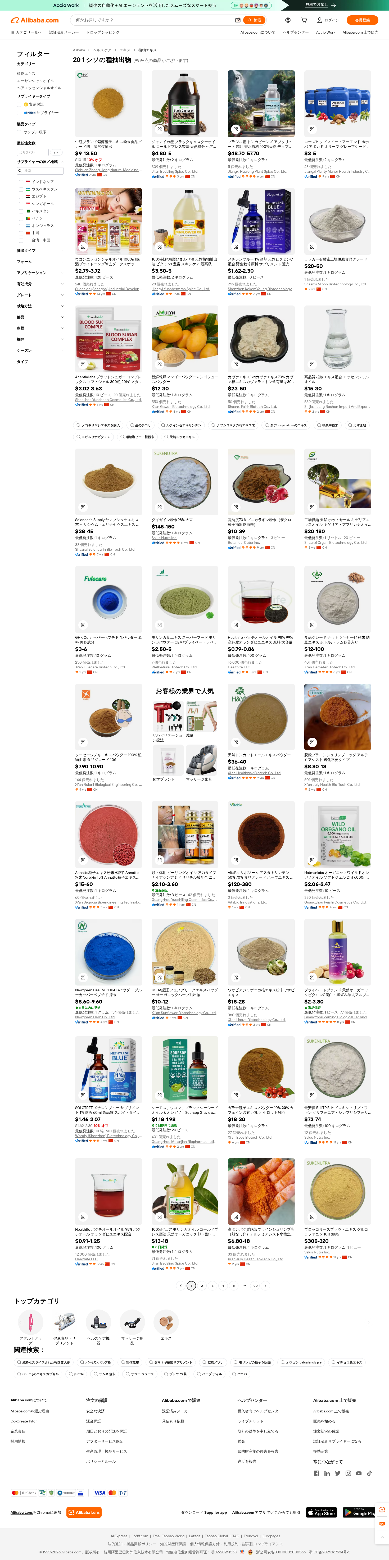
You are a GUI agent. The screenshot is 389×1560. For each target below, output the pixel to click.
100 (255, 1286)
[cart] (305, 21)
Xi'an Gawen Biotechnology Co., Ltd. (181, 406)
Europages (271, 1536)
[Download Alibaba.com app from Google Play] (360, 1512)
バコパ (242, 1374)
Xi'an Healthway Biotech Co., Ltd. (254, 773)
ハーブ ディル (212, 1374)
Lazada (194, 1536)
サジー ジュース (142, 1374)
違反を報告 (247, 1461)
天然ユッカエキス (182, 437)
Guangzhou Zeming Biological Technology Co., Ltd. (337, 1017)
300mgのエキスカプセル (40, 1374)
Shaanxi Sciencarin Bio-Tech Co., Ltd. (105, 549)
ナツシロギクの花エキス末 (236, 425)
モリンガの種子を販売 (255, 1362)
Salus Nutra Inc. (164, 538)
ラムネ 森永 (107, 1374)
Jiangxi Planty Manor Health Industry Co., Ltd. (337, 171)
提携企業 (320, 1451)
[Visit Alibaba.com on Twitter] (337, 1473)
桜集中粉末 (330, 425)
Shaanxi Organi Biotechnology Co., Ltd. (335, 542)
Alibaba (79, 50)
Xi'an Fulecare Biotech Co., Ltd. (100, 667)
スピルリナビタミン (96, 437)
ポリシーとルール (101, 1461)
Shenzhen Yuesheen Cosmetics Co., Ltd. (108, 400)
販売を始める (324, 1421)
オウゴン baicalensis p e (304, 1362)
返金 (241, 1441)
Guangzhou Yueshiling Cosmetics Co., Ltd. (185, 899)
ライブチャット (251, 1421)
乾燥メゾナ (216, 1362)
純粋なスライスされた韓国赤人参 (46, 1362)
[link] (382, 1510)
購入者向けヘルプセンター (260, 1411)
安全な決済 (95, 1411)
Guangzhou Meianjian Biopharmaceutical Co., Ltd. (185, 1141)
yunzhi (79, 1374)
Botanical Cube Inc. (244, 542)
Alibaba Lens (22, 1512)
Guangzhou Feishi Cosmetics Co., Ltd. (335, 902)
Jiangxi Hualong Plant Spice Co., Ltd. (257, 171)
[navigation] (40, 668)
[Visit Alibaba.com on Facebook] (316, 1473)
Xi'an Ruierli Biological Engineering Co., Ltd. (108, 784)
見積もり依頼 (173, 1421)
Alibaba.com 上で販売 (331, 1411)
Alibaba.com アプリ (249, 1512)
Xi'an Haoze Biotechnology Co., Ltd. (257, 1020)
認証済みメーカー (177, 1411)
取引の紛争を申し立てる (258, 1431)
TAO (235, 1536)
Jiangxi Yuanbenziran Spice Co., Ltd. (181, 289)
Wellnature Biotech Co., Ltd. (174, 667)
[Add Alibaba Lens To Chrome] (84, 1512)
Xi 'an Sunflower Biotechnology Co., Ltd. (184, 1013)
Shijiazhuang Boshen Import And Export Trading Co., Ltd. (337, 406)
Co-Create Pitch (24, 1421)
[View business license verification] (242, 1552)
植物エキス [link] (147, 50)
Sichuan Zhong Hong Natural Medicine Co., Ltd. (108, 170)
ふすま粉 (360, 425)
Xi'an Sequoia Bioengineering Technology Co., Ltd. (108, 902)
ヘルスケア (102, 50)
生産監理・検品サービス (106, 1451)
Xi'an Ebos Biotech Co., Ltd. (250, 1137)
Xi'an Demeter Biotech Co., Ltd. (329, 667)
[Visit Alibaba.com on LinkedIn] (327, 1473)
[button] (238, 20)
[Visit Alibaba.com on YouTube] (359, 1473)
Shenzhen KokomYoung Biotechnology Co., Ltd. (261, 289)
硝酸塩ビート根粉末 (140, 437)
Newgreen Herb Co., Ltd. (95, 1017)
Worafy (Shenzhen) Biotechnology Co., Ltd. (108, 1136)
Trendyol (251, 1536)
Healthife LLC (239, 667)
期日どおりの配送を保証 (106, 1431)
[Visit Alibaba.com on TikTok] (369, 1473)
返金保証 (93, 1421)
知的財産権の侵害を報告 (258, 1451)
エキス (124, 50)
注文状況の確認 (326, 1431)
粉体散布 (132, 1362)
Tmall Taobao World (168, 1536)
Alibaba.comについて (29, 1400)
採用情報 (18, 1441)
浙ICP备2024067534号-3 (329, 1552)
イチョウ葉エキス (349, 1362)
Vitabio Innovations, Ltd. (247, 902)
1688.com (140, 1536)
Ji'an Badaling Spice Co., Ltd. (175, 171)
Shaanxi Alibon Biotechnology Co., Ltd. (335, 284)
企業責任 (18, 1431)
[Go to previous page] (181, 1285)
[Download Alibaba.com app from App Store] (321, 1512)
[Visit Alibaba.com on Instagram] (348, 1473)
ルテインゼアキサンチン (183, 425)
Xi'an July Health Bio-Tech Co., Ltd (332, 784)
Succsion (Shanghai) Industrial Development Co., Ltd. (108, 289)
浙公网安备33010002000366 (281, 1552)
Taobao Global (216, 1536)
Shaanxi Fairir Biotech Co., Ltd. (252, 406)
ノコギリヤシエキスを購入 (101, 425)
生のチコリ (143, 425)
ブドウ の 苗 (178, 1374)
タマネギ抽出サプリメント (173, 1362)
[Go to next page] (265, 1285)
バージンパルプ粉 (98, 1362)
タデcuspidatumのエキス (288, 425)
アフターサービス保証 (104, 1441)
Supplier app (215, 1512)
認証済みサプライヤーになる (337, 1441)
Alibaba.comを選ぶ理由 (30, 1411)
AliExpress (119, 1536)
